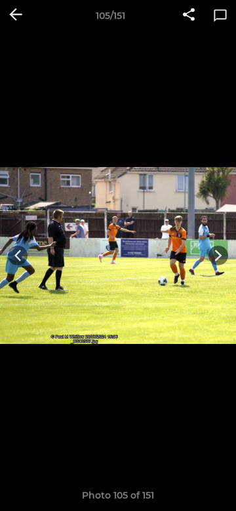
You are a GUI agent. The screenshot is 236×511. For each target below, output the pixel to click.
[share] (189, 16)
